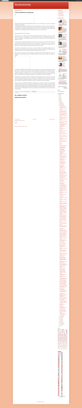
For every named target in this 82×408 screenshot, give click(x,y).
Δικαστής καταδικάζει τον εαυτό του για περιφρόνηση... (63, 124)
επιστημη (66, 329)
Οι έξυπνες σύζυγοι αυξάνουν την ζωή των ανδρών (63, 156)
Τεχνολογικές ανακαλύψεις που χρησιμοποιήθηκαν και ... (63, 206)
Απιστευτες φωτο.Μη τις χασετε (63, 64)
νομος (60, 341)
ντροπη (63, 347)
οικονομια (65, 343)
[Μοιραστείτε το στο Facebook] (34, 91)
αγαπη (66, 340)
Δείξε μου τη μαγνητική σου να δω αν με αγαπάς (63, 299)
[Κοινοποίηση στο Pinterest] (35, 91)
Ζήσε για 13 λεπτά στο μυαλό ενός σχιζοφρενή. (63, 261)
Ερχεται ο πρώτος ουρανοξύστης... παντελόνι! (63, 177)
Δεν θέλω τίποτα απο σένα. (62, 263)
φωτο (60, 336)
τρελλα (60, 335)
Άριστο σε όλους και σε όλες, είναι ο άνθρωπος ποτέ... (62, 172)
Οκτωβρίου (60, 104)
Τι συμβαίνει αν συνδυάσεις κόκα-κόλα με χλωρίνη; (64, 43)
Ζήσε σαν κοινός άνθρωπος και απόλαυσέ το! (63, 174)
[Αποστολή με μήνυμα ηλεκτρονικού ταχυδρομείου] (32, 91)
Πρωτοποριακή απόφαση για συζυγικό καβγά (63, 241)
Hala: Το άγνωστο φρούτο (62, 251)
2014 (59, 100)
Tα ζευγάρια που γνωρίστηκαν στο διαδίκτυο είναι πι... (63, 189)
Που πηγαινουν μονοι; (62, 131)
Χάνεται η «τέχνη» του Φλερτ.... (63, 179)
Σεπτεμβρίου (61, 315)
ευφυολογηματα (63, 346)
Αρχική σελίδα (34, 119)
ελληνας (59, 342)
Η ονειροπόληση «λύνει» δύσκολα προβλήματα (62, 147)
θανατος (63, 335)
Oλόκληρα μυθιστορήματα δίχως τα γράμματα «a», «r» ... (63, 292)
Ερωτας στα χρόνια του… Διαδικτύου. (62, 228)
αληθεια (59, 343)
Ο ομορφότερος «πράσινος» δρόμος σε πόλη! (62, 274)
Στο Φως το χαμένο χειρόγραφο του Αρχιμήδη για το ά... (63, 278)
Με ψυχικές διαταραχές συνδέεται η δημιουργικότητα (62, 152)
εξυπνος (63, 339)
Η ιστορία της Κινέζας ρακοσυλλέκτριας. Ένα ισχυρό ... (62, 246)
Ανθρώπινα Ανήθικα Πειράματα (63, 285)
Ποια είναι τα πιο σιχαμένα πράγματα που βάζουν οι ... (63, 283)
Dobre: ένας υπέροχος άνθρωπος (62, 304)
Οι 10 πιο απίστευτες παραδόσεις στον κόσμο (62, 314)
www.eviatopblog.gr (61, 14)
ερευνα (66, 334)
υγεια (65, 342)
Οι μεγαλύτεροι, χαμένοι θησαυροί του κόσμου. (62, 257)
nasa (66, 339)
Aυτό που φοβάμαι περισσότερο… (61, 180)
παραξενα (62, 330)
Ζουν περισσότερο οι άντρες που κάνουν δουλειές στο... (63, 185)
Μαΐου (60, 320)
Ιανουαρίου (60, 324)
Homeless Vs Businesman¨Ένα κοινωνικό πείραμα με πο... (63, 264)
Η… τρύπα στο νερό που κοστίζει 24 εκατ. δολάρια (62, 301)
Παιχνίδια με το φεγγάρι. (62, 132)
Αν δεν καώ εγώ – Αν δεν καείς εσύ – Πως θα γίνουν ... (63, 145)
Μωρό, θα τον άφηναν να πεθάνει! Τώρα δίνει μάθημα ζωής (64, 20)
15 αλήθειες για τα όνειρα (62, 239)
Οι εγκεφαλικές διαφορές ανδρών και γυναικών (62, 271)
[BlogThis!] (33, 91)
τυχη (62, 342)
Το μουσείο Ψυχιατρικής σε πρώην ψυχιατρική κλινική (63, 111)
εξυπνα (59, 346)
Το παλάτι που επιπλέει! (62, 236)
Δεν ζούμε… (60, 144)
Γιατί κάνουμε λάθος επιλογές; (63, 223)
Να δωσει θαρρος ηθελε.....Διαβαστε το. (62, 183)
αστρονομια (64, 344)
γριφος (65, 341)
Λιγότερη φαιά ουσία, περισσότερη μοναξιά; (62, 106)
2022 (59, 94)
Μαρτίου (60, 322)
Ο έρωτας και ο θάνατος (62, 243)
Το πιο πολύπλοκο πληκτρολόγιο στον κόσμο (63, 289)
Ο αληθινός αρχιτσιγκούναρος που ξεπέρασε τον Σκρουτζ (63, 81)
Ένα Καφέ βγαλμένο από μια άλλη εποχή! (62, 138)
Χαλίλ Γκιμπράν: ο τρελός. (62, 168)
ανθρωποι (63, 332)
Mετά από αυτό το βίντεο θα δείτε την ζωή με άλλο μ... (62, 218)
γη (62, 341)
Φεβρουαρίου (61, 323)
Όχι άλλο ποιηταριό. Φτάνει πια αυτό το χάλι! (63, 122)
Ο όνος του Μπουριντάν (62, 242)
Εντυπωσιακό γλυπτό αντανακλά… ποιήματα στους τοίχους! (62, 296)
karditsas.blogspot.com (61, 15)
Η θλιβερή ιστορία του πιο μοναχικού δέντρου (62, 162)
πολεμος (60, 348)
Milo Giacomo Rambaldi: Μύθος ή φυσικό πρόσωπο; (63, 230)
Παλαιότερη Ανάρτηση (52, 119)
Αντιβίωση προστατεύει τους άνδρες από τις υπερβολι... (63, 208)
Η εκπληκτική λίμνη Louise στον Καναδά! (62, 159)
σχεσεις (18, 92)
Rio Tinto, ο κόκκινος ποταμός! (63, 140)
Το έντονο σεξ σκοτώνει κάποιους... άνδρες (62, 269)
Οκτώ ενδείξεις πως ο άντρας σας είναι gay (64, 35)
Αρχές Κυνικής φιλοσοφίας (62, 222)
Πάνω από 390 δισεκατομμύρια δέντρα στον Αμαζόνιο (63, 176)
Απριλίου (60, 321)
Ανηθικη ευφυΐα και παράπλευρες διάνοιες (62, 126)
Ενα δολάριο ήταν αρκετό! (62, 244)
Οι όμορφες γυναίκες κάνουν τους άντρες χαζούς (62, 307)
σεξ (59, 340)
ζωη (58, 332)
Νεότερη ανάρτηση (17, 119)
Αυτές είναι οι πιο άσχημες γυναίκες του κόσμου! (62, 310)
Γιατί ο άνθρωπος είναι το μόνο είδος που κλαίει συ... (63, 210)
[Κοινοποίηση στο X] (33, 91)
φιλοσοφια (59, 337)
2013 (59, 101)
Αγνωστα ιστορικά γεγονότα (62, 135)
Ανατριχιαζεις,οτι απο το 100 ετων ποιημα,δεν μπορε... (62, 216)
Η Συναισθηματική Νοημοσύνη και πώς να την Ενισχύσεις (63, 203)
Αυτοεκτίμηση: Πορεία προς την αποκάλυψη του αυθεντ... (63, 235)
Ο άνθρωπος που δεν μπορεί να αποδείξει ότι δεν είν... (63, 250)
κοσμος (59, 329)
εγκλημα (63, 337)
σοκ (66, 346)
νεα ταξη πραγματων (64, 338)
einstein (60, 339)
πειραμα (66, 337)
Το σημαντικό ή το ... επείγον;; (63, 130)
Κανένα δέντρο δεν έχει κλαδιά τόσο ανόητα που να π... (63, 286)
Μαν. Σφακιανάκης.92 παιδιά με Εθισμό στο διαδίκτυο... (63, 114)
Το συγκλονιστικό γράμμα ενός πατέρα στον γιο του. (63, 187)
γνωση (62, 343)
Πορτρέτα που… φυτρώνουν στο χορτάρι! (62, 194)
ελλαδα (59, 334)
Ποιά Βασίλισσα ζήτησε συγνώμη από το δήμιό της (64, 50)
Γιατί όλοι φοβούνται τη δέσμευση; (62, 129)
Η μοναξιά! (60, 127)
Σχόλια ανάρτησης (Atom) (21, 120)
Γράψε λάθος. (61, 224)
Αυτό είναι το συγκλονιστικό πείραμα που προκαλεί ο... (63, 233)
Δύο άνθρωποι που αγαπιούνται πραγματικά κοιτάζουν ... (62, 167)
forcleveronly (23, 4)
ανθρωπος (59, 331)
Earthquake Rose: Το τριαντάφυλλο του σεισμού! (63, 293)
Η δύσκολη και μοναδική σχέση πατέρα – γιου (63, 158)
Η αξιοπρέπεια (61, 204)
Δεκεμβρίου (60, 102)
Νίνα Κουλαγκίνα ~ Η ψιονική (63, 112)
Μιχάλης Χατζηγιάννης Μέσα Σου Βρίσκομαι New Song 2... (62, 226)
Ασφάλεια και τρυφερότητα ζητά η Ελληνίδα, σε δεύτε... (63, 117)
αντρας (66, 335)
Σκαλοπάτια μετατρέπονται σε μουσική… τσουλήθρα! (63, 280)
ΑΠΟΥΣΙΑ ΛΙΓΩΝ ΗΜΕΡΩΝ (62, 219)
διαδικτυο (59, 338)
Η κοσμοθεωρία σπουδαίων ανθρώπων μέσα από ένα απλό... (62, 260)
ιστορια (63, 334)
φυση (64, 331)
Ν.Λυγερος (60, 347)
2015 (59, 99)
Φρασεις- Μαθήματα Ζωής (64, 56)
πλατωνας (66, 347)
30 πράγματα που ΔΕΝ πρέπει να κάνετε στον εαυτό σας (63, 211)
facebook (63, 340)
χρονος (65, 348)
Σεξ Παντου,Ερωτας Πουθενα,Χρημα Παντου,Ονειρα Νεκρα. (62, 150)
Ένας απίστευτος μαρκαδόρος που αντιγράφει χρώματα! (63, 282)
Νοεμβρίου (60, 103)
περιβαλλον (59, 344)
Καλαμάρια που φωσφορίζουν (63, 297)
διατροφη (64, 336)
